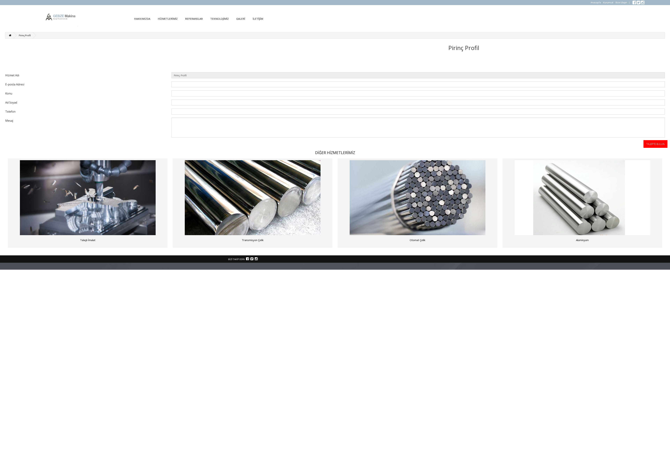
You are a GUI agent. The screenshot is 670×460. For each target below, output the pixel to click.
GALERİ (240, 18)
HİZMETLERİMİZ (168, 18)
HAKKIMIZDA (142, 18)
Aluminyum (582, 240)
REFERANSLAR (194, 18)
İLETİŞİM (258, 18)
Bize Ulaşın (621, 2)
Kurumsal (608, 2)
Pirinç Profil (25, 35)
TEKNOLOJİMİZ (219, 18)
